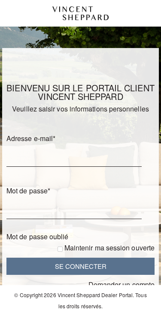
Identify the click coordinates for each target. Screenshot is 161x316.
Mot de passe (28, 191)
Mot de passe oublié (37, 236)
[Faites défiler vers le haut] (142, 306)
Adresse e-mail (30, 138)
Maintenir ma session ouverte (109, 248)
